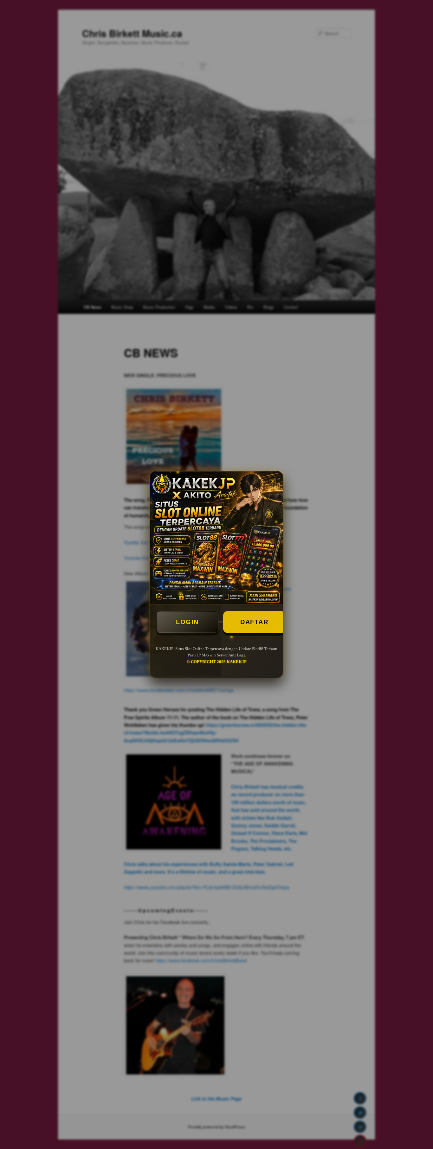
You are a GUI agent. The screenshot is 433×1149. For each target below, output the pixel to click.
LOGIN (187, 621)
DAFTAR (254, 621)
